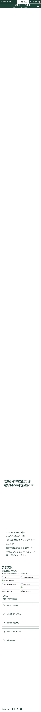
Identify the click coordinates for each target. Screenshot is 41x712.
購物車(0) (36, 2)
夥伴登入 (23, 2)
